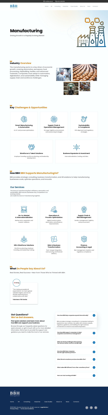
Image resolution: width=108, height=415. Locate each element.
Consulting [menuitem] (27, 402)
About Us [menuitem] (59, 402)
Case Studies (74, 6)
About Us (82, 6)
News (88, 6)
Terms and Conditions (27, 409)
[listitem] (24, 293)
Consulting (57, 6)
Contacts (95, 6)
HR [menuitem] (19, 402)
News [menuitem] (67, 402)
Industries (65, 6)
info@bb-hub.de (49, 1)
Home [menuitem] (12, 402)
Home (46, 6)
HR (51, 6)
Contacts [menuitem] (76, 402)
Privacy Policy (14, 409)
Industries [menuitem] (37, 402)
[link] (13, 6)
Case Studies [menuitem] (48, 402)
